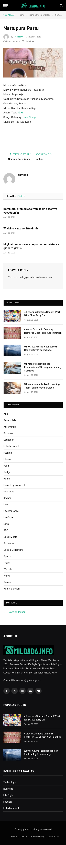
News (6, 524)
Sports (7, 556)
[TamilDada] (33, 5)
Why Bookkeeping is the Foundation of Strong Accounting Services (42, 367)
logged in (27, 277)
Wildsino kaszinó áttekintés (21, 228)
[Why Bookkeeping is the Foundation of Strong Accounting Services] (12, 368)
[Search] (61, 5)
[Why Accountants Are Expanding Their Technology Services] (12, 388)
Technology (9, 782)
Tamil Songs (29, 117)
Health (7, 478)
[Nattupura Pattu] (33, 62)
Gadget (7, 472)
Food (6, 465)
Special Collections (14, 549)
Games (7, 582)
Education (9, 439)
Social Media (10, 537)
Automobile (10, 420)
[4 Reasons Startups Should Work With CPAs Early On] (12, 316)
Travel (7, 562)
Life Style (9, 517)
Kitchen (8, 498)
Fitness (7, 459)
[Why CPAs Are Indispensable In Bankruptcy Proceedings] (12, 350)
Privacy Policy (37, 836)
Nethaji (39, 159)
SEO (6, 530)
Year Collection (12, 588)
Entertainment (11, 446)
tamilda (18, 37)
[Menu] (5, 5)
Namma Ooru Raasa (19, 159)
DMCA (24, 836)
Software (9, 543)
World (7, 575)
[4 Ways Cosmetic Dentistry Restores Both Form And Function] (12, 333)
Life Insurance (11, 511)
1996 (20, 112)
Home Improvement (14, 485)
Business (8, 433)
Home (14, 836)
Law (6, 504)
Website (8, 569)
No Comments (13, 41)
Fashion (8, 452)
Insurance (9, 491)
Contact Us (53, 836)
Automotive (10, 426)
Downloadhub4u (17, 612)
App (6, 414)
